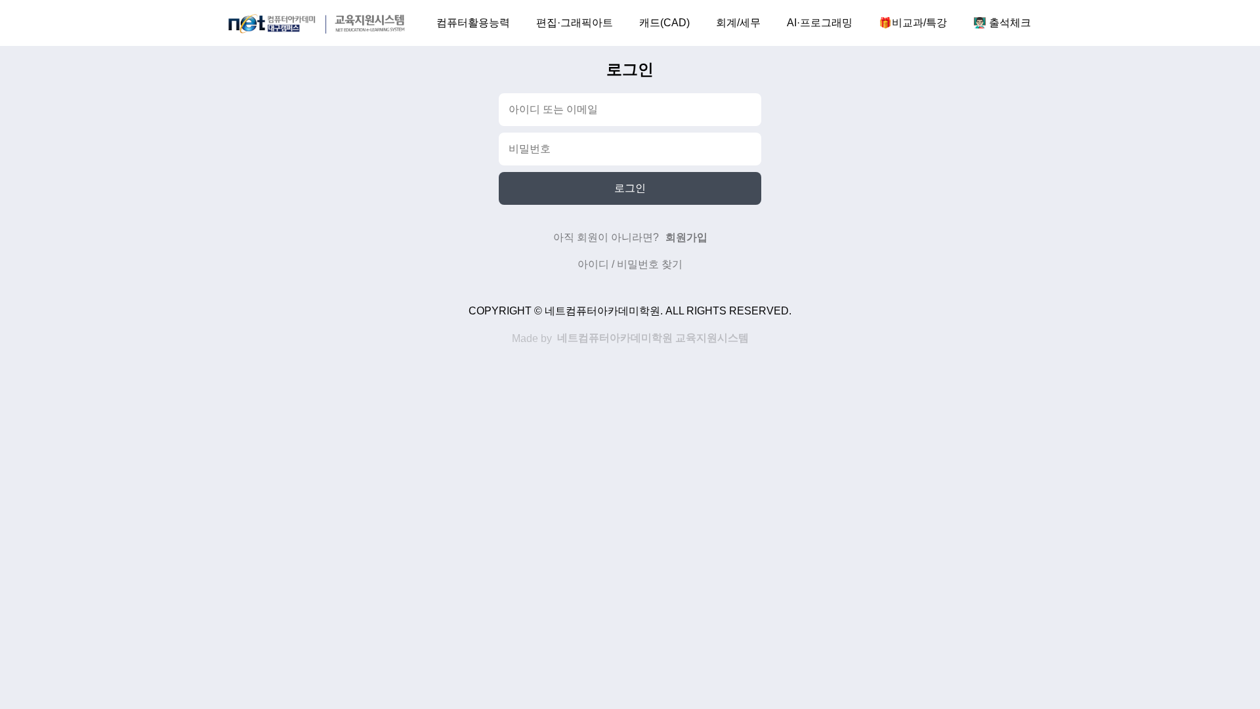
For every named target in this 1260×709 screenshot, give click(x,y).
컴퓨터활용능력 (473, 22)
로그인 (630, 188)
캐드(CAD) (664, 22)
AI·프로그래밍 (819, 22)
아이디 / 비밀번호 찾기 (630, 264)
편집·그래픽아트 (574, 22)
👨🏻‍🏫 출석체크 (1002, 22)
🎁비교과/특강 (913, 22)
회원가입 (686, 237)
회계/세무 (738, 22)
